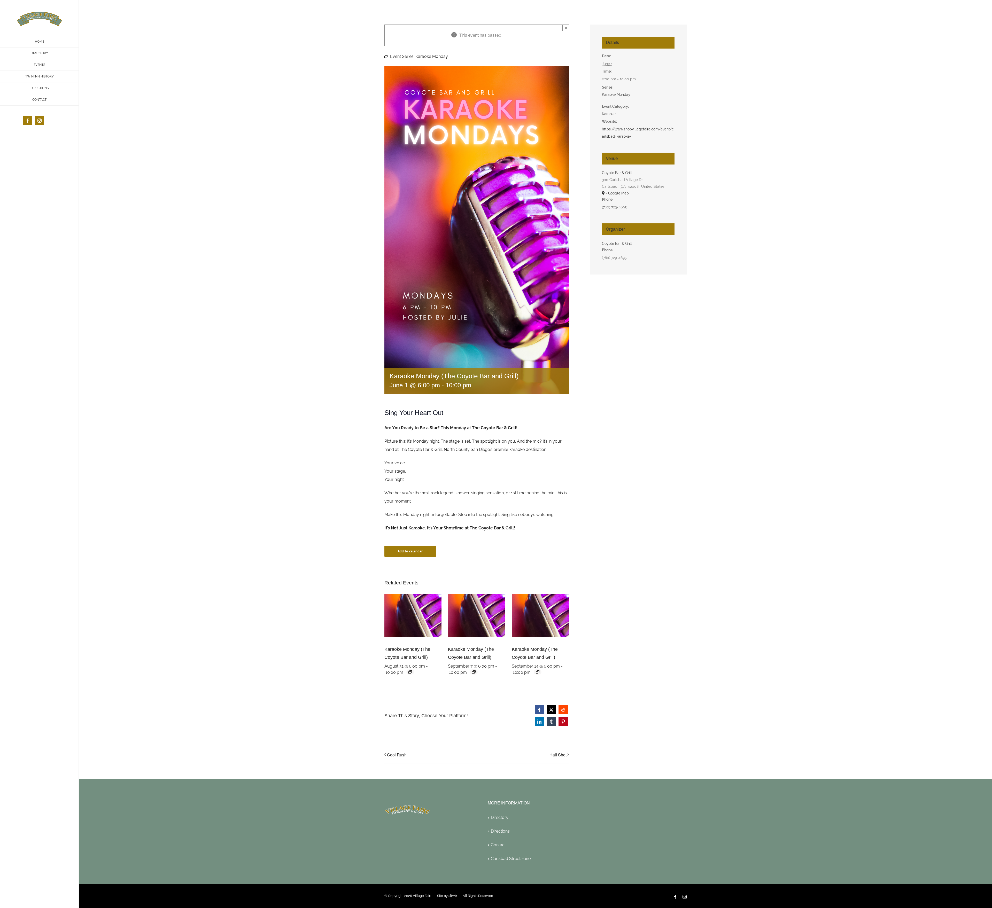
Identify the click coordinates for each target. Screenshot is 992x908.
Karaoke (609, 114)
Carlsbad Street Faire (511, 858)
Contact (498, 844)
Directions (500, 831)
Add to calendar (410, 551)
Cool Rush (397, 755)
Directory (499, 817)
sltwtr (452, 896)
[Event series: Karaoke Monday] (410, 672)
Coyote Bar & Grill (617, 173)
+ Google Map (617, 193)
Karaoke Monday (616, 94)
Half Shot (558, 755)
